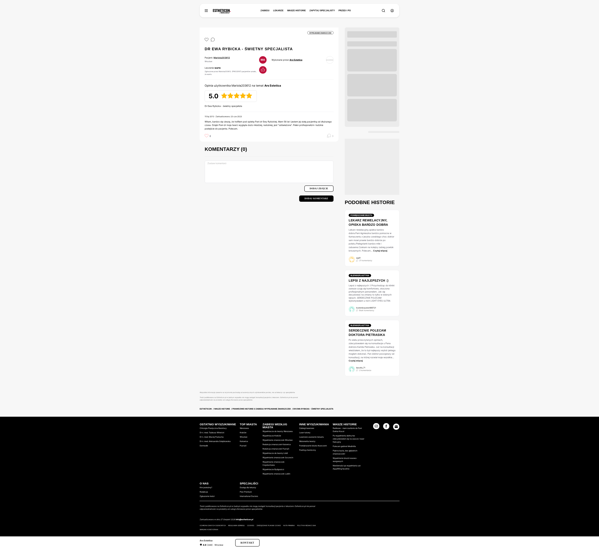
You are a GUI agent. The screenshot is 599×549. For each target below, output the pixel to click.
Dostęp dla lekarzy (248, 487)
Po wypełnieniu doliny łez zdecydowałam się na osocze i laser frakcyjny (348, 438)
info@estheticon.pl (244, 519)
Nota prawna (289, 525)
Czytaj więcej (380, 250)
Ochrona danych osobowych (213, 525)
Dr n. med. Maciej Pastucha (212, 437)
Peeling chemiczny (307, 450)
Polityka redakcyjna (306, 525)
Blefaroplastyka (360, 275)
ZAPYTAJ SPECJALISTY (322, 10)
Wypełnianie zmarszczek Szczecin (278, 457)
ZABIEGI (265, 10)
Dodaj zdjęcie (319, 188)
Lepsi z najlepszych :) (368, 280)
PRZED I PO (344, 10)
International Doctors (249, 496)
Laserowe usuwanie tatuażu (311, 437)
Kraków (243, 432)
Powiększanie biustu (361, 215)
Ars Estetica (296, 60)
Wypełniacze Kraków (272, 435)
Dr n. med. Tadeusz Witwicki (212, 432)
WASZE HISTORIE (296, 10)
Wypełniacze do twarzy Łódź (275, 453)
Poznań (243, 445)
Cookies (250, 525)
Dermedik (204, 445)
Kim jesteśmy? (206, 487)
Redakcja (204, 492)
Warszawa (244, 428)
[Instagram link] (376, 427)
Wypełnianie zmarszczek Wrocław (278, 440)
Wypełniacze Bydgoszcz (273, 469)
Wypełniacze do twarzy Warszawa (278, 431)
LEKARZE (278, 10)
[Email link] (396, 427)
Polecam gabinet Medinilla (344, 446)
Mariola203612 (222, 57)
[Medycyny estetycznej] (222, 11)
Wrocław (243, 437)
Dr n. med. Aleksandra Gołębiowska (215, 441)
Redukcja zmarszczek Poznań (276, 449)
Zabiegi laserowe (306, 428)
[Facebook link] (386, 427)
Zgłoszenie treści (207, 496)
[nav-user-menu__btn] (392, 10)
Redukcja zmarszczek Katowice (277, 444)
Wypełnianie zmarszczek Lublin (276, 474)
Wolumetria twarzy (307, 441)
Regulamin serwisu (236, 525)
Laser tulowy (304, 432)
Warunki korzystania (209, 529)
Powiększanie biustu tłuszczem (313, 445)
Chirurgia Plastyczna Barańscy (213, 428)
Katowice (244, 441)
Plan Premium (246, 492)
